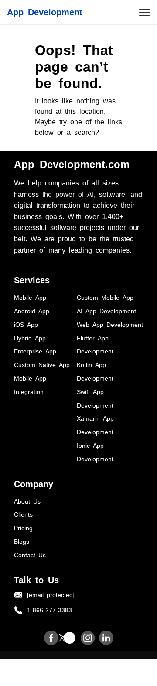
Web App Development (110, 324)
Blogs (21, 541)
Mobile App (30, 297)
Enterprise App (35, 351)
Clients (23, 514)
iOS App (26, 324)
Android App (31, 311)
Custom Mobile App (105, 297)
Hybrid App (30, 338)
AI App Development (106, 311)
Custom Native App (42, 364)
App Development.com (72, 163)
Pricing (23, 528)
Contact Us (30, 555)
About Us (27, 501)
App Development (44, 11)
